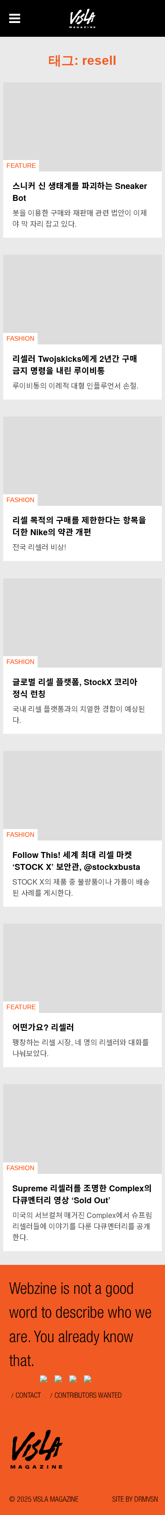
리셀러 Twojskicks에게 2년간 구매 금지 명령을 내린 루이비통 (75, 365)
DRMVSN (146, 1500)
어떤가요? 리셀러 (43, 1027)
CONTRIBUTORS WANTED (88, 1396)
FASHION (20, 338)
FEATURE (21, 165)
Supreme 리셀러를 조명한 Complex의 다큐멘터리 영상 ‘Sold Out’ (82, 1194)
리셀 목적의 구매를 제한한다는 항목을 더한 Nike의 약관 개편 (79, 526)
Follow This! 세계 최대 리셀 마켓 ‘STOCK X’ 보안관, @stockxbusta (76, 861)
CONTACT (28, 1396)
